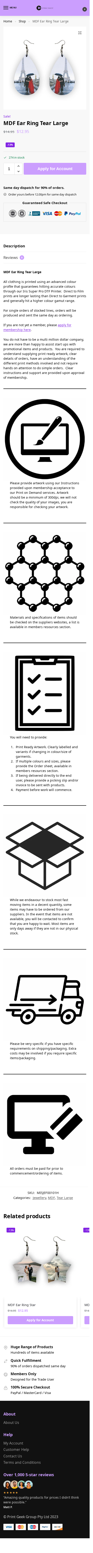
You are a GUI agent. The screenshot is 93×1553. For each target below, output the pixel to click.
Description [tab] (14, 245)
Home (7, 21)
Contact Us (12, 1456)
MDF (51, 1197)
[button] (81, 8)
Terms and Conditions (22, 1462)
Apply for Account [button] (40, 1320)
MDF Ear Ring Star (22, 1304)
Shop (22, 21)
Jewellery (39, 1197)
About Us (11, 1422)
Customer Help (16, 1449)
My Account (13, 1443)
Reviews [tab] (13, 257)
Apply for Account (54, 168)
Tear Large (65, 1197)
